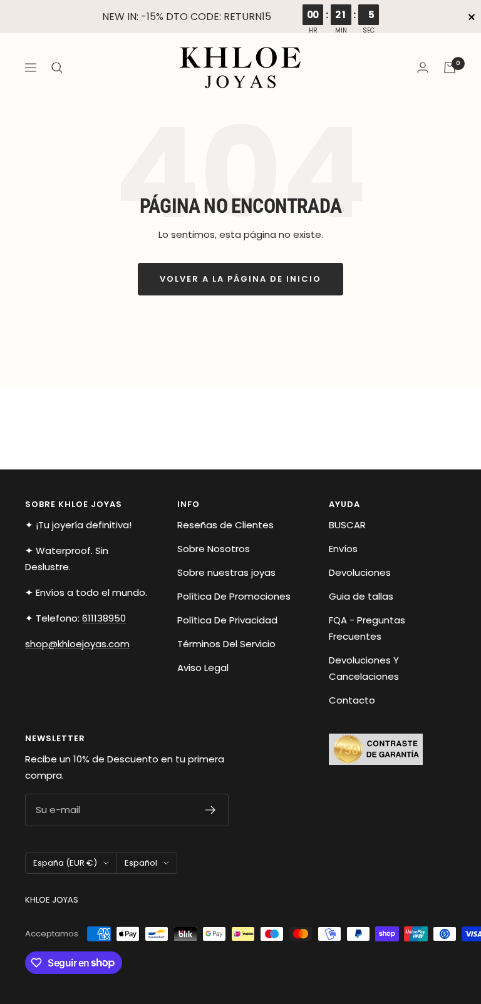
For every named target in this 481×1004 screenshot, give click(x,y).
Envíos (343, 548)
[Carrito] (449, 67)
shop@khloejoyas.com (77, 643)
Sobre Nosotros (213, 548)
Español (141, 863)
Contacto (352, 700)
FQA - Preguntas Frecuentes (367, 628)
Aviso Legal (203, 667)
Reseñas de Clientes (225, 524)
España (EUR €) (65, 863)
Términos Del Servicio (226, 643)
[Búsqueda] (57, 67)
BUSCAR (347, 524)
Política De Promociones (234, 596)
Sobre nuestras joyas (226, 572)
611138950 (104, 618)
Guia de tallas (361, 596)
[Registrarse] (210, 810)
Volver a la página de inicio (240, 279)
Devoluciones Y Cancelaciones (364, 668)
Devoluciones (360, 572)
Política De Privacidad (227, 620)
